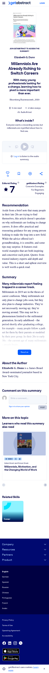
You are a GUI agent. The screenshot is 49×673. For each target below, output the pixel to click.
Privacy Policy (8, 620)
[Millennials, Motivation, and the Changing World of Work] (24, 443)
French (5, 603)
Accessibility (7, 636)
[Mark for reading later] (18, 173)
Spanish (5, 582)
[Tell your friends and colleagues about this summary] (41, 173)
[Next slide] (45, 485)
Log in (16, 156)
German (5, 577)
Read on (24, 352)
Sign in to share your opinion (19, 406)
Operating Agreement (11, 630)
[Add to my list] (30, 173)
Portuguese (7, 598)
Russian (5, 587)
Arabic (4, 608)
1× (10, 146)
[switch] (24, 147)
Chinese (5, 593)
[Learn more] (18, 183)
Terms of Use (7, 625)
